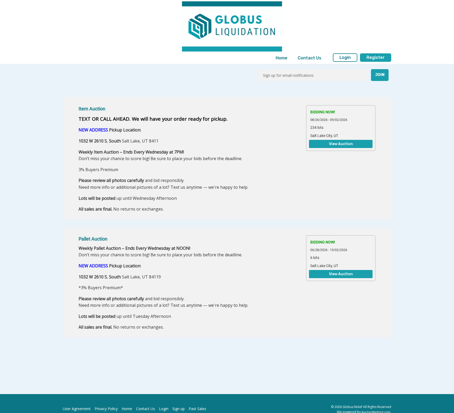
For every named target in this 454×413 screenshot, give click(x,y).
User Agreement (77, 408)
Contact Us (309, 57)
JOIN (380, 75)
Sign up (178, 408)
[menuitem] (281, 58)
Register (376, 57)
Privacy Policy (106, 408)
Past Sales (197, 408)
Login (345, 57)
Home (281, 57)
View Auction (341, 144)
